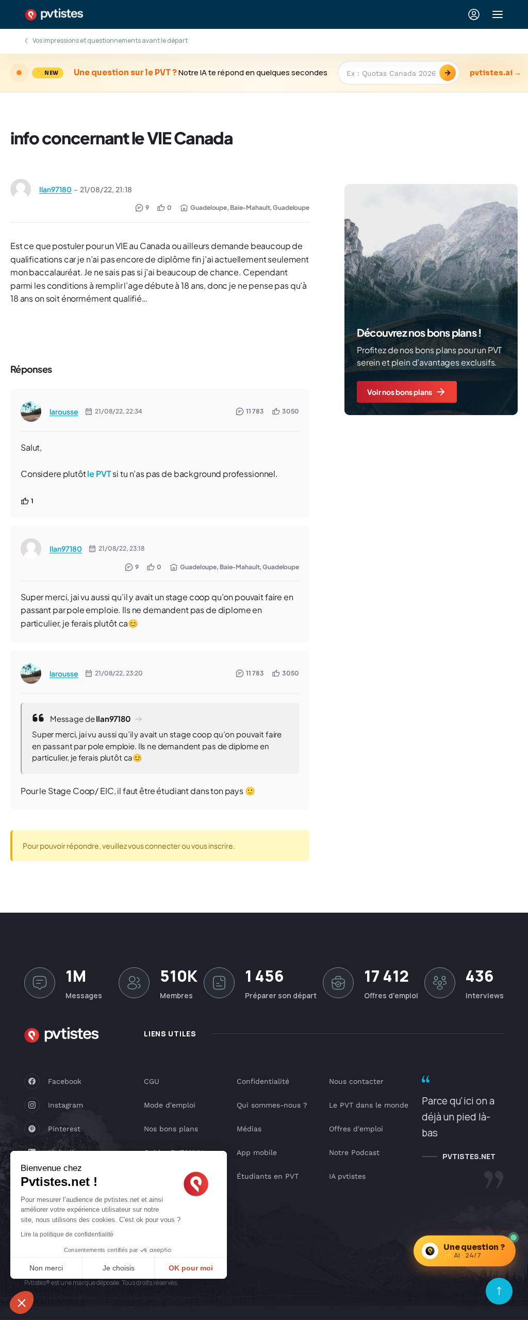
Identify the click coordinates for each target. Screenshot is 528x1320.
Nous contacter (356, 1081)
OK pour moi (191, 1268)
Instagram (65, 1105)
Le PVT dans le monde (368, 1105)
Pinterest (64, 1129)
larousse (64, 411)
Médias (249, 1129)
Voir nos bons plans (399, 392)
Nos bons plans (171, 1129)
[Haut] (499, 1291)
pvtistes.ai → (495, 72)
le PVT (99, 473)
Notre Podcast (354, 1152)
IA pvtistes (347, 1176)
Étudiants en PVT (268, 1176)
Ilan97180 (55, 189)
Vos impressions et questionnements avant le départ (110, 40)
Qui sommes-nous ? (272, 1105)
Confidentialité (263, 1081)
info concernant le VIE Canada (121, 137)
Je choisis (119, 1268)
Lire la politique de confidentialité (67, 1234)
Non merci (46, 1268)
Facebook (64, 1081)
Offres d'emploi (356, 1129)
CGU (151, 1081)
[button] (21, 1302)
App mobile (257, 1152)
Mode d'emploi (169, 1105)
